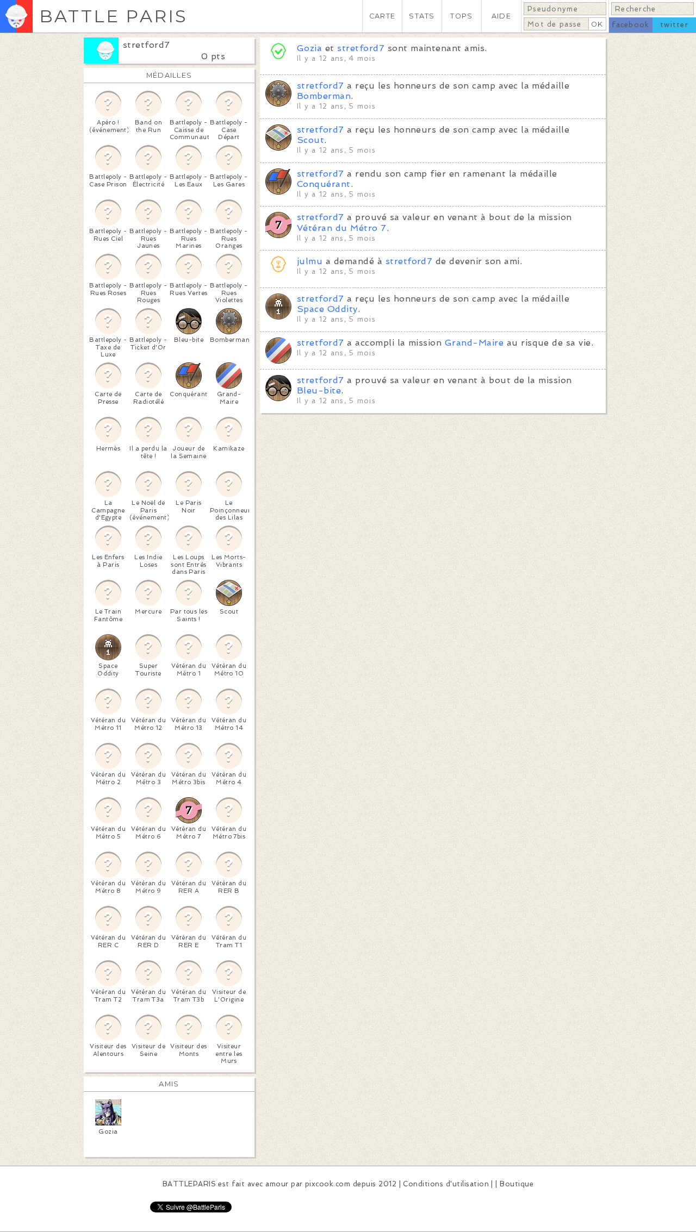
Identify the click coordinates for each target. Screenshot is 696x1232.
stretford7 (146, 45)
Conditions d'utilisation (446, 1184)
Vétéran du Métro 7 (342, 228)
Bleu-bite (319, 390)
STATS (421, 16)
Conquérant (324, 184)
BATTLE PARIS (113, 16)
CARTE (382, 16)
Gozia (309, 48)
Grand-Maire (474, 342)
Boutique (516, 1184)
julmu (309, 261)
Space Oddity (327, 309)
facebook (630, 25)
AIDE (501, 16)
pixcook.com (327, 1184)
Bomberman (324, 96)
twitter (674, 25)
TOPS (461, 16)
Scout (310, 140)
